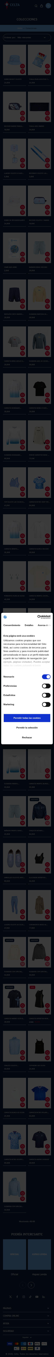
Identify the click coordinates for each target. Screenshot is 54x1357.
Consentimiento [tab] (11, 625)
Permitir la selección (27, 727)
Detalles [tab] (29, 625)
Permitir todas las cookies (27, 718)
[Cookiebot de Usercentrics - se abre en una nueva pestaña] (38, 617)
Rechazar (27, 737)
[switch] (46, 686)
